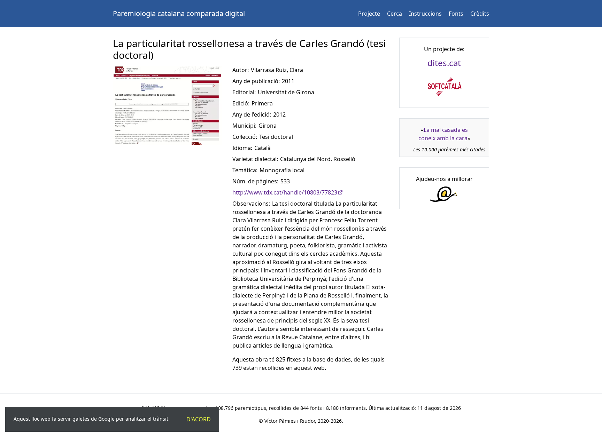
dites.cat (444, 63)
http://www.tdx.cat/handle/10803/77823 (284, 192)
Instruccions (425, 13)
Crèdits (479, 13)
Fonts (456, 13)
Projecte (369, 13)
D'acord (198, 419)
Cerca (394, 13)
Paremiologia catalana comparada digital (179, 13)
